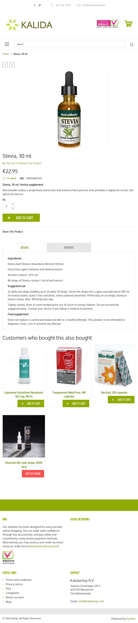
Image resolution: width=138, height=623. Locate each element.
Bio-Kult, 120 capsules (114, 392)
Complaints (12, 593)
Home (6, 53)
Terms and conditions (19, 579)
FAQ (8, 588)
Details (25, 248)
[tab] (25, 247)
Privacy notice (14, 584)
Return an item (15, 597)
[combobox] (70, 44)
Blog (8, 601)
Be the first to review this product (22, 163)
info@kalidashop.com (93, 5)
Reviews (69, 248)
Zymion (131, 618)
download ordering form (43, 546)
